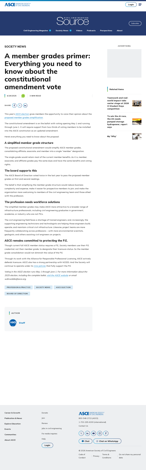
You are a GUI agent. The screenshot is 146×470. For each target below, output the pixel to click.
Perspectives (106, 30)
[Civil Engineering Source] (73, 20)
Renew (45, 423)
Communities (10, 434)
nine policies (40, 266)
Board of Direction (17, 294)
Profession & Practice (18, 287)
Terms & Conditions (106, 456)
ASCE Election (63, 287)
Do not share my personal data (130, 456)
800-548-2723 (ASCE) (88, 418)
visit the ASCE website (57, 275)
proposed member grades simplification (24, 117)
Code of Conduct (82, 456)
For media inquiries (49, 433)
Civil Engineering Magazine (35, 30)
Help (44, 439)
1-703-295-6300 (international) (92, 422)
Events (8, 429)
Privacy (96, 456)
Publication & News (13, 418)
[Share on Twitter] (20, 105)
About (120, 30)
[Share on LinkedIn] (25, 105)
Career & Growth (12, 413)
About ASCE (10, 440)
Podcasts (91, 30)
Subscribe (135, 23)
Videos (79, 30)
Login (131, 4)
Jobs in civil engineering (52, 428)
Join (43, 418)
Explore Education (13, 424)
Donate (45, 413)
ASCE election (22, 114)
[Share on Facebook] (14, 105)
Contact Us (83, 426)
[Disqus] (73, 366)
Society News (62, 30)
